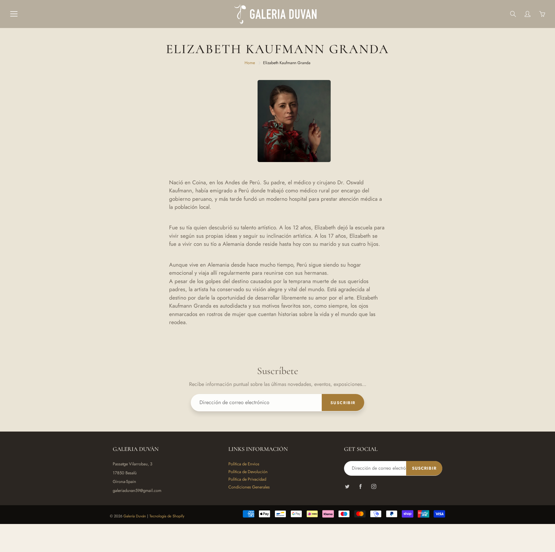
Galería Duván (134, 516)
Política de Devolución (248, 472)
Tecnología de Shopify (166, 516)
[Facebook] (360, 487)
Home (250, 63)
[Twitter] (347, 487)
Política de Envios (243, 464)
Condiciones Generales (249, 487)
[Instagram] (374, 487)
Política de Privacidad (247, 479)
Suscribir (343, 403)
